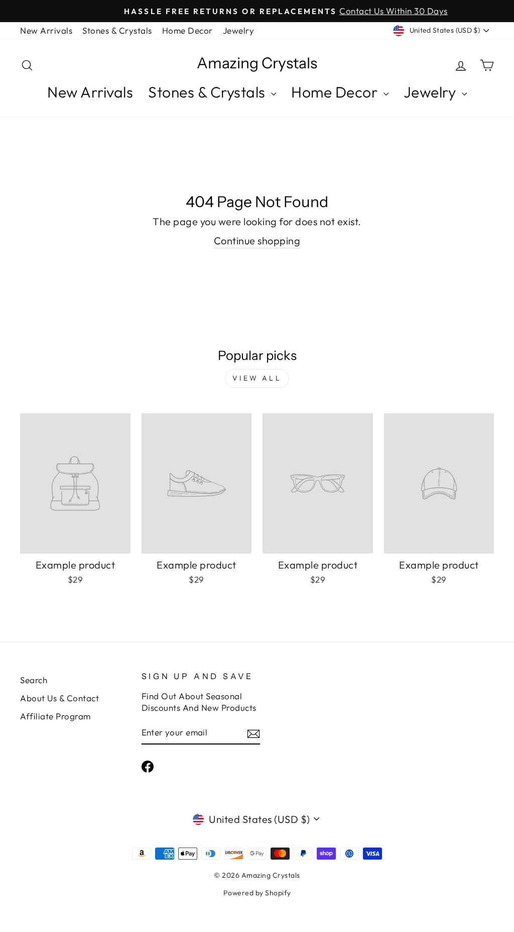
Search (33, 680)
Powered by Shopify (257, 892)
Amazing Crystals (257, 63)
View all (257, 378)
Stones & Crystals (117, 30)
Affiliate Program (55, 716)
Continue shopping (257, 240)
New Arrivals (46, 30)
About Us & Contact (59, 698)
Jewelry (238, 30)
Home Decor (187, 30)
